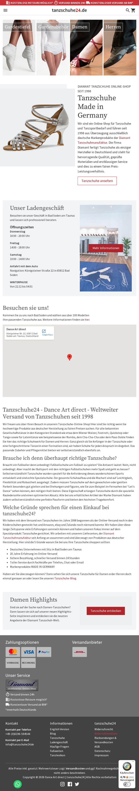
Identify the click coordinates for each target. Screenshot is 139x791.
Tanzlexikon (57, 755)
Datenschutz (102, 751)
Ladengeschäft (59, 742)
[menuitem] (114, 729)
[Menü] (133, 762)
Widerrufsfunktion (105, 733)
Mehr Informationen (105, 248)
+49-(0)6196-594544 (17, 734)
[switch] (127, 784)
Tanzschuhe (57, 738)
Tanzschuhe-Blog (65, 578)
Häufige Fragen (59, 746)
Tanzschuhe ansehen (97, 181)
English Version (59, 729)
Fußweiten (56, 751)
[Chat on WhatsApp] (18, 784)
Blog (53, 733)
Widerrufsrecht (103, 729)
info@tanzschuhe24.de (19, 744)
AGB (97, 746)
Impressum (101, 755)
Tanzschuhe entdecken (105, 611)
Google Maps (47, 332)
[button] (69, 357)
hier (87, 319)
